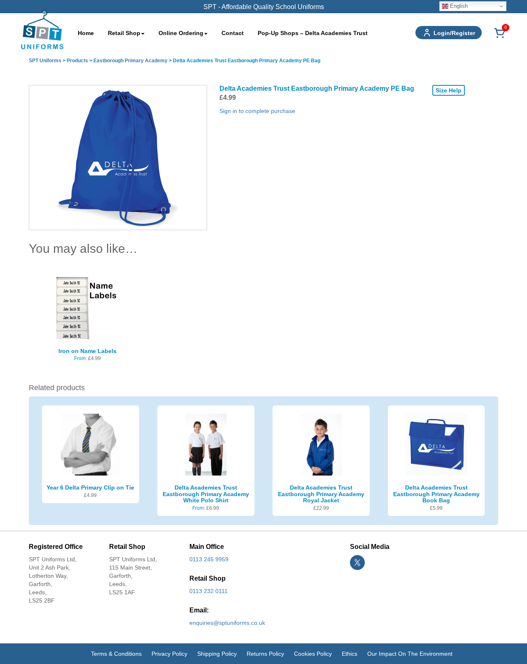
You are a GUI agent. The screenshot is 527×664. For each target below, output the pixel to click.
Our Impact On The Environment (409, 653)
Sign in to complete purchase (257, 111)
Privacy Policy (169, 653)
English (458, 6)
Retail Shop (124, 33)
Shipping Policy (217, 653)
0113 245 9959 (209, 559)
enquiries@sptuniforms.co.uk (227, 622)
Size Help (449, 90)
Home (86, 33)
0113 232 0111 (208, 591)
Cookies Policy (313, 653)
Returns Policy (265, 653)
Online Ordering (181, 33)
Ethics (349, 653)
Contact (233, 33)
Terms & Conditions (116, 653)
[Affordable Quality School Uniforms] (42, 29)
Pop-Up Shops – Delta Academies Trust (313, 33)
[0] (499, 37)
